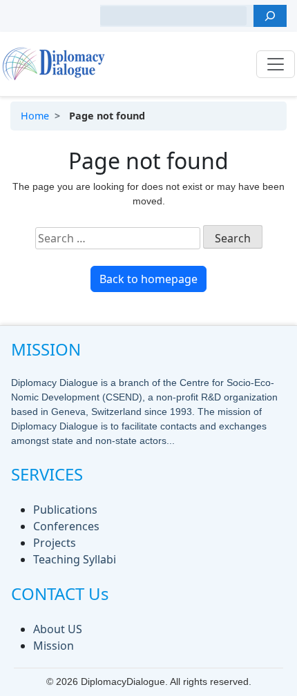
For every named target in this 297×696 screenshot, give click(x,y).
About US (57, 629)
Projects (54, 542)
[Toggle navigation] (275, 64)
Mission (53, 645)
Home (35, 115)
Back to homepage (148, 279)
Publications (65, 509)
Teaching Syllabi (74, 559)
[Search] (270, 16)
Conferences (66, 526)
